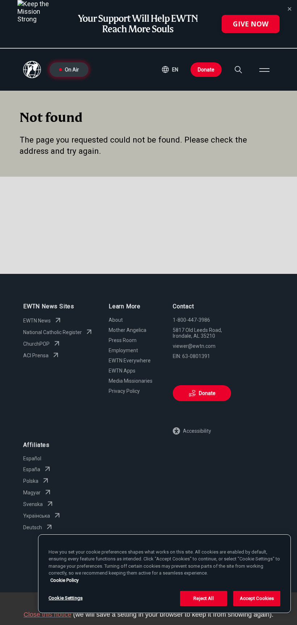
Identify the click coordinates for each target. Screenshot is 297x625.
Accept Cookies (257, 598)
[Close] (289, 9)
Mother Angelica (127, 330)
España (31, 469)
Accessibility (197, 431)
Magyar (32, 493)
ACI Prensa (36, 355)
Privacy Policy (124, 391)
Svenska (33, 504)
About (116, 320)
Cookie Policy (64, 580)
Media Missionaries (130, 381)
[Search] (238, 70)
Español (32, 458)
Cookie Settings (66, 598)
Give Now (250, 24)
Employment (123, 350)
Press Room (123, 340)
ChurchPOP (36, 344)
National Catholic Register (52, 332)
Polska (30, 481)
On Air (72, 70)
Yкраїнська (36, 516)
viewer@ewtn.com (194, 346)
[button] (170, 69)
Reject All (203, 598)
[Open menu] (264, 69)
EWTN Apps (122, 371)
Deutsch (32, 527)
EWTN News (37, 321)
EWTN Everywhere (130, 360)
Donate (206, 70)
